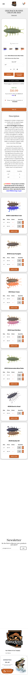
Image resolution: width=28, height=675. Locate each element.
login (9, 84)
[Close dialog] (26, 656)
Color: (14, 55)
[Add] (17, 69)
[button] (24, 4)
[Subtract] (10, 69)
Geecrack (14, 15)
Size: (14, 62)
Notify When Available (19, 74)
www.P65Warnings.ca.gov (14, 191)
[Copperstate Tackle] (14, 4)
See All (14, 109)
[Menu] (4, 4)
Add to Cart (14, 231)
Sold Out (9, 74)
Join (23, 548)
